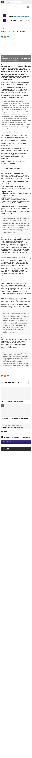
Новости (8, 27)
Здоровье (13, 27)
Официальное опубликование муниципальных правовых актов (13, 426)
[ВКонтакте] (2, 37)
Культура (5, 441)
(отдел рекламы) (18, 20)
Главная (3, 27)
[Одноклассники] (5, 37)
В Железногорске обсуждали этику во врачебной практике (14, 419)
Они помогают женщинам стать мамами (12, 401)
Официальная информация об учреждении (15, 437)
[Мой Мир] (8, 37)
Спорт (9, 441)
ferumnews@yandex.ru (21, 16)
